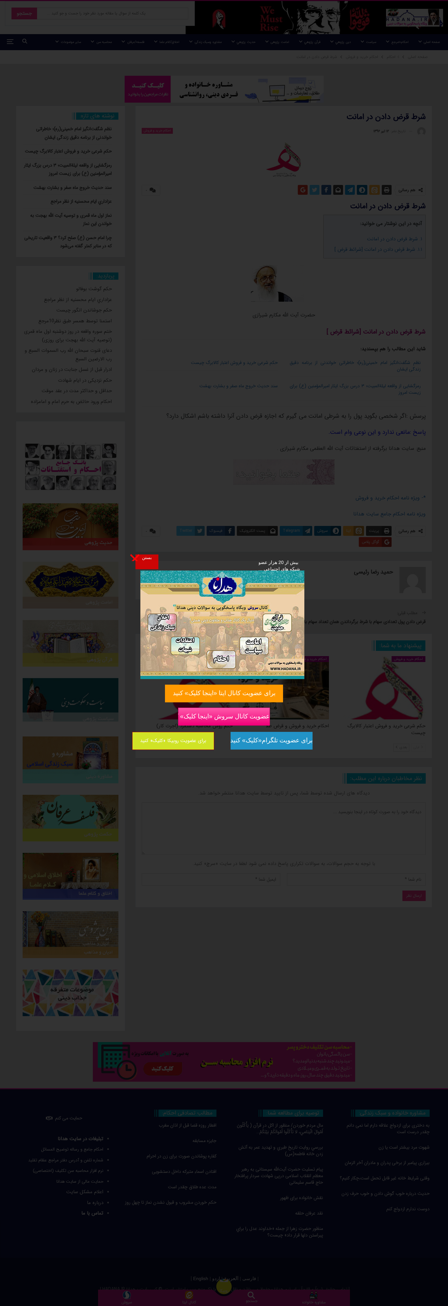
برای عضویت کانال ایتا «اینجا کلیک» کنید (224, 693)
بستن (147, 557)
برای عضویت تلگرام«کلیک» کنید (272, 740)
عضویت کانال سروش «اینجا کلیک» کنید (224, 716)
